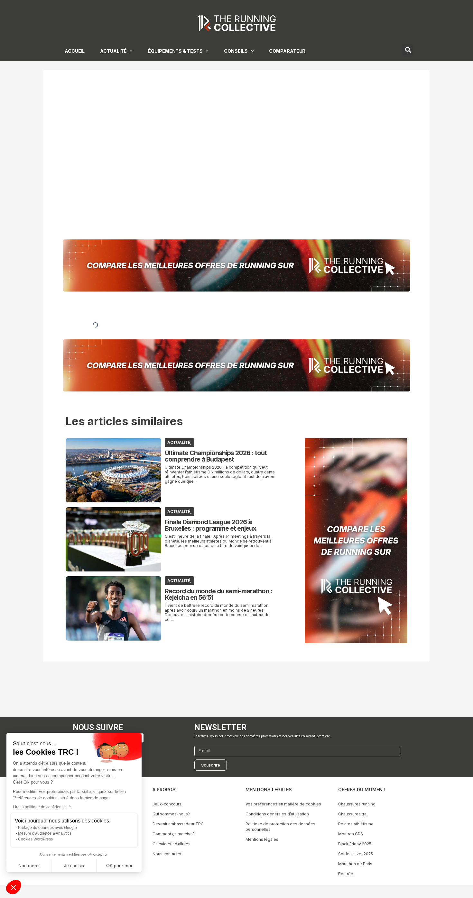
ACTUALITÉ (113, 51)
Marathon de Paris (355, 863)
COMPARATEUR (287, 51)
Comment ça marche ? (174, 833)
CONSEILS (235, 51)
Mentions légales (262, 839)
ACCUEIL (75, 51)
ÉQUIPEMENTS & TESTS (175, 51)
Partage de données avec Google (47, 827)
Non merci (28, 865)
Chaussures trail (353, 814)
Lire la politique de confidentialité (42, 807)
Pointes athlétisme (356, 824)
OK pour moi (119, 865)
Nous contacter (167, 853)
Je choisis (74, 865)
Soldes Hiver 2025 (355, 853)
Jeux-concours (167, 804)
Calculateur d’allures (171, 843)
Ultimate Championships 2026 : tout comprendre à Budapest (216, 456)
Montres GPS (350, 833)
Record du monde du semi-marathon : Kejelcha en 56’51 (218, 594)
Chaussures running (357, 804)
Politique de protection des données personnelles (280, 827)
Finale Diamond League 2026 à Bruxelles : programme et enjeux (210, 525)
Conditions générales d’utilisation (277, 814)
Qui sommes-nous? (171, 814)
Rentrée (345, 873)
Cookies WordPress (35, 839)
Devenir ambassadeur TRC (178, 824)
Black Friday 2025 (354, 843)
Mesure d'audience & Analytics (44, 833)
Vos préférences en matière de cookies (283, 804)
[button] (13, 887)
